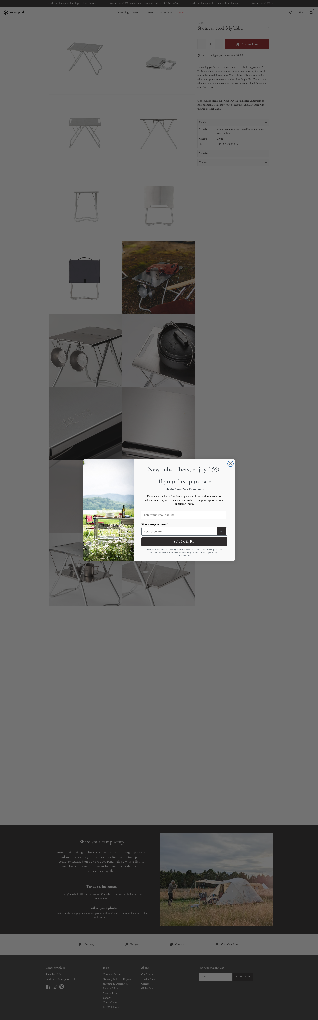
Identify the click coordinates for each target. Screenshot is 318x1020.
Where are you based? (155, 524)
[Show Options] (221, 531)
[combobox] (180, 531)
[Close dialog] (230, 464)
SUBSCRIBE (184, 542)
